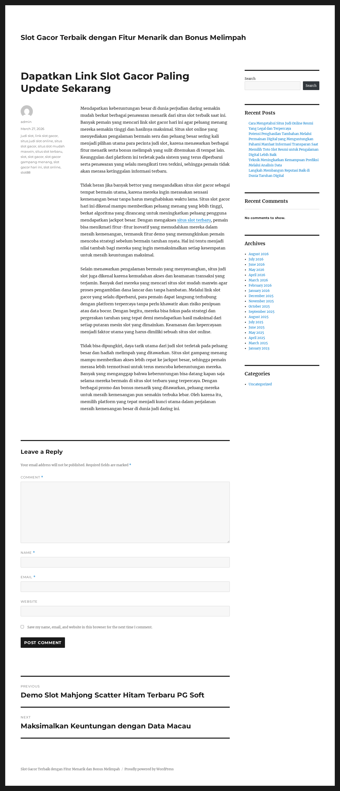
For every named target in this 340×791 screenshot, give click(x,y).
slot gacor (36, 157)
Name (28, 553)
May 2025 (256, 333)
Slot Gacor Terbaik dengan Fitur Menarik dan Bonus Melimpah (133, 37)
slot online (52, 167)
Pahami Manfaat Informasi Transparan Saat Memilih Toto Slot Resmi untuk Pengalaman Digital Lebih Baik (284, 149)
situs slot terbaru (194, 220)
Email (28, 577)
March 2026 (258, 280)
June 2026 (257, 264)
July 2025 (256, 322)
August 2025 (259, 317)
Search (250, 79)
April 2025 (257, 338)
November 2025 (261, 301)
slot (23, 157)
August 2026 (259, 254)
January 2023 (259, 348)
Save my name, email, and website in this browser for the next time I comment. (89, 627)
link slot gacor (46, 136)
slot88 (25, 172)
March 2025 (258, 343)
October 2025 (259, 306)
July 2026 (256, 259)
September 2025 (262, 312)
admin (26, 122)
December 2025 (261, 296)
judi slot (27, 136)
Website (29, 601)
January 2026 (259, 291)
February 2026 (260, 285)
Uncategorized (260, 384)
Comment (32, 477)
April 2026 (257, 275)
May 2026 (256, 270)
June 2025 (257, 327)
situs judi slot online (37, 141)
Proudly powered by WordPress (149, 769)
